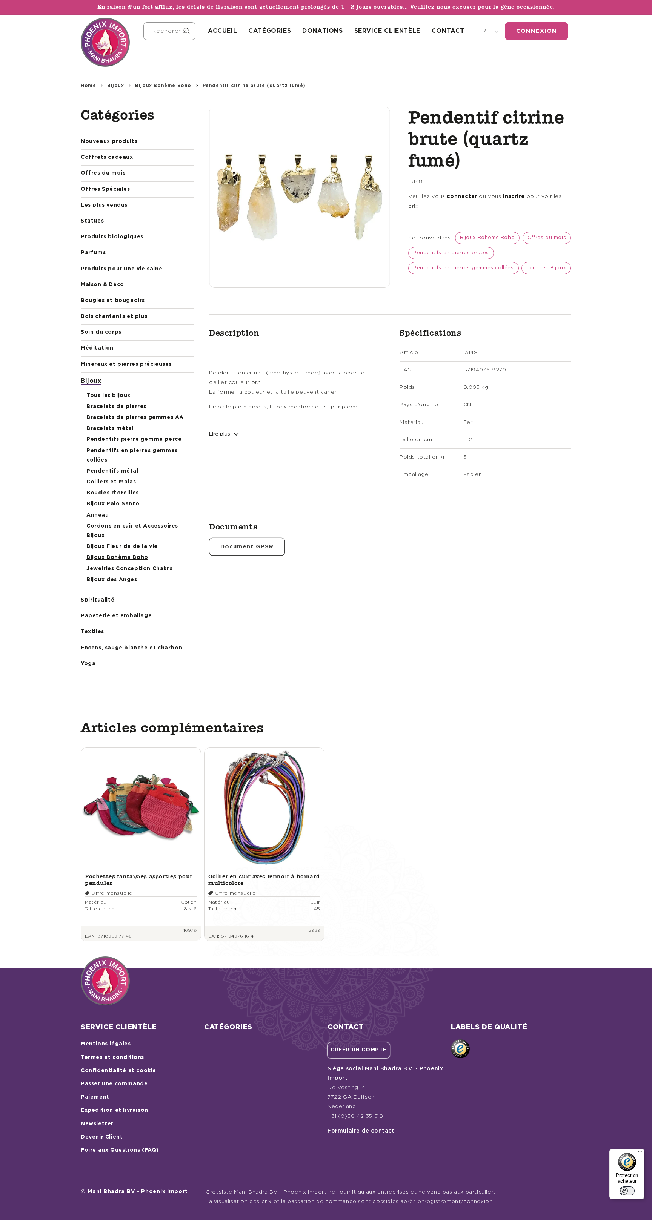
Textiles (92, 631)
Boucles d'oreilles (112, 493)
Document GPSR (247, 546)
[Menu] (639, 1153)
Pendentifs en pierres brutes (451, 252)
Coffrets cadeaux (107, 157)
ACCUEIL (222, 31)
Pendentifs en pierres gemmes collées (463, 267)
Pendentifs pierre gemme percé (133, 439)
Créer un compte (359, 1050)
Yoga (88, 663)
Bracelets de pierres (116, 406)
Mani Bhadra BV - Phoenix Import (138, 1191)
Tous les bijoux (108, 395)
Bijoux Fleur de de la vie (122, 546)
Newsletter (97, 1123)
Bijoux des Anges (111, 579)
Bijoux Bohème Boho (163, 85)
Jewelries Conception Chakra (129, 568)
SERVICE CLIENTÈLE (387, 31)
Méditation (97, 348)
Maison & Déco (102, 284)
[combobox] (169, 31)
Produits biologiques (112, 236)
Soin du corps (101, 332)
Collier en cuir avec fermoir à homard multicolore (264, 879)
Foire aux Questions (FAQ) (120, 1150)
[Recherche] (186, 31)
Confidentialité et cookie (118, 1070)
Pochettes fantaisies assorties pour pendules (138, 879)
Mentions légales (106, 1044)
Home (88, 85)
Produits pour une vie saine (121, 269)
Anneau (97, 515)
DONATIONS (322, 31)
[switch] (627, 1190)
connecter (462, 196)
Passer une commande (114, 1083)
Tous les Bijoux (546, 267)
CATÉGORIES (269, 31)
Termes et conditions (112, 1057)
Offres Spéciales (105, 189)
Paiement (95, 1097)
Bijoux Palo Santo (112, 503)
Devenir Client (102, 1137)
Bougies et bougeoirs (113, 300)
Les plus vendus (104, 205)
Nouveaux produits (109, 141)
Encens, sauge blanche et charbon (131, 648)
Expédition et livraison (114, 1110)
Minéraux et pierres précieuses (126, 364)
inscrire (514, 196)
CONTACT (448, 31)
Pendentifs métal (112, 471)
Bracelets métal (110, 428)
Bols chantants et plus (114, 316)
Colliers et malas (111, 482)
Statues (92, 221)
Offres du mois (103, 173)
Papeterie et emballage (116, 615)
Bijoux (115, 85)
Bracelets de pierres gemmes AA (135, 417)
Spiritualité (97, 600)
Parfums (93, 252)
